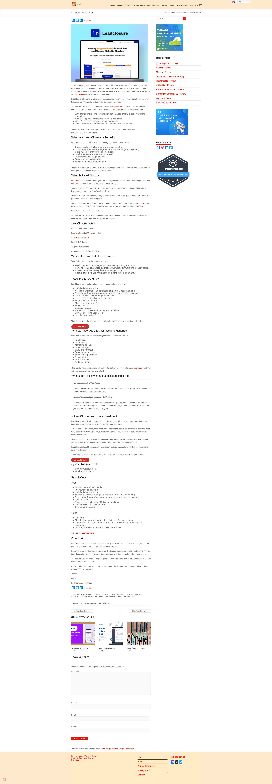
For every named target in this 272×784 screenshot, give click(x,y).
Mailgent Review (163, 72)
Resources (192, 5)
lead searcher (129, 596)
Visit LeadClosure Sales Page (82, 533)
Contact (141, 775)
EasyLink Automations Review (170, 89)
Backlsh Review (163, 68)
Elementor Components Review (171, 94)
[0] (200, 5)
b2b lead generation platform (91, 594)
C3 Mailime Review (165, 85)
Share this (87, 21)
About (140, 761)
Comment (75, 671)
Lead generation (182, 12)
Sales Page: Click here (80, 237)
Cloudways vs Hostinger (167, 63)
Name (74, 703)
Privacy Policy (144, 770)
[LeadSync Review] (111, 623)
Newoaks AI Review (79, 649)
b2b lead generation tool (114, 594)
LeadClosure (76, 181)
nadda (76, 603)
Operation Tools (137, 5)
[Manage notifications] (4, 779)
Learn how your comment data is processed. (117, 749)
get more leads (86, 596)
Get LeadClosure (80, 327)
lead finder (99, 596)
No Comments (106, 603)
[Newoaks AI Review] (83, 623)
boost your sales (116, 106)
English (238, 1)
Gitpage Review (163, 98)
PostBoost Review (82, 611)
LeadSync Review (107, 649)
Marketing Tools (123, 5)
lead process (139, 368)
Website (74, 727)
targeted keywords (139, 203)
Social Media (161, 5)
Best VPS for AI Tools (166, 102)
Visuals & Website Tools (177, 5)
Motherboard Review (166, 81)
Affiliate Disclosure (146, 766)
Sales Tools (150, 5)
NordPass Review (140, 611)
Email (74, 715)
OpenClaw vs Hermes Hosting (170, 76)
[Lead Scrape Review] (139, 623)
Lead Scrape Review (136, 649)
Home (112, 5)
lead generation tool (113, 596)
